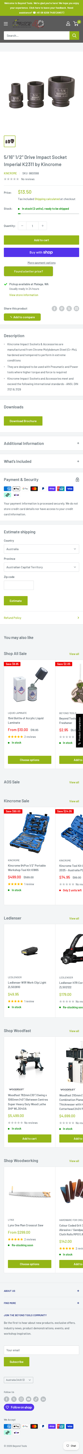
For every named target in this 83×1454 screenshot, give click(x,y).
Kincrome (10, 173)
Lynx (11, 1219)
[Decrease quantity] (22, 226)
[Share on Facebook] (54, 308)
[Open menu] (6, 23)
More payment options (42, 262)
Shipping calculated (47, 199)
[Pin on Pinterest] (61, 308)
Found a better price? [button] (28, 271)
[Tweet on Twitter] (69, 308)
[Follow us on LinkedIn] (43, 1399)
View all (74, 654)
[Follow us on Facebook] (6, 1399)
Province (9, 558)
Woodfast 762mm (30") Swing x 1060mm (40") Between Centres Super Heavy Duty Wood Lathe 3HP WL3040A (28, 1101)
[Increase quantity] (43, 226)
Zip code (9, 577)
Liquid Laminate (17, 712)
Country (9, 540)
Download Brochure (23, 421)
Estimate (16, 600)
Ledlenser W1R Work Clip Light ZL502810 (27, 985)
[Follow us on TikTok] (36, 1399)
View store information (23, 295)
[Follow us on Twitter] (14, 1399)
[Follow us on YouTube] (28, 1399)
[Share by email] (76, 308)
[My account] (68, 23)
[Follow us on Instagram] (21, 1399)
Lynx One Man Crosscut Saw (25, 1225)
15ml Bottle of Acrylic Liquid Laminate (25, 720)
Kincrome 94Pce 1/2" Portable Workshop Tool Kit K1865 (27, 868)
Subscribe (17, 1361)
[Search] (74, 35)
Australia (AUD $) (15, 1379)
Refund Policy (12, 617)
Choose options (29, 760)
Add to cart (41, 240)
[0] (76, 23)
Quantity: (10, 225)
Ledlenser (15, 977)
